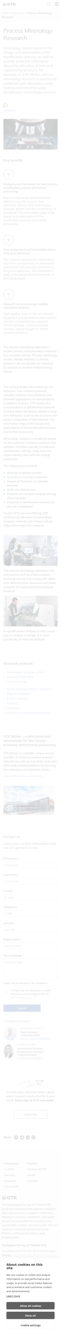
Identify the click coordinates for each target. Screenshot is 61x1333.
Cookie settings (30, 1325)
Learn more (13, 1296)
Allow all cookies (30, 1305)
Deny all (30, 1315)
